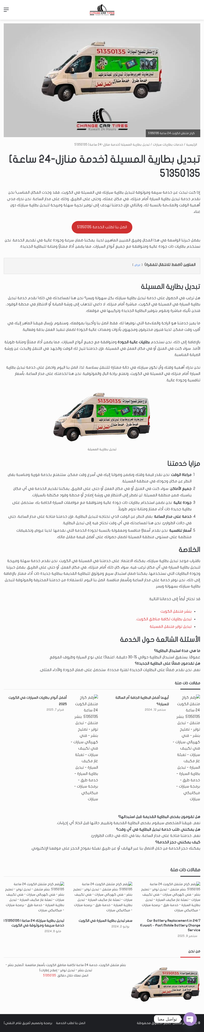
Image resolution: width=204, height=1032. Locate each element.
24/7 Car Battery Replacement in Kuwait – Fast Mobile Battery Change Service (170, 925)
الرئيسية (192, 144)
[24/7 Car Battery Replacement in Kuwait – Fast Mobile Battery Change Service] (170, 899)
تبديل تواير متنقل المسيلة (171, 627)
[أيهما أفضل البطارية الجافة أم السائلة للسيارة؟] (186, 748)
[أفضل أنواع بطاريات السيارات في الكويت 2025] (84, 748)
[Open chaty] (190, 1019)
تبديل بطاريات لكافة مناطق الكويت (164, 619)
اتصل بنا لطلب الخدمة (70, 1023)
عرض (137, 264)
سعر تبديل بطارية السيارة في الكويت (105, 920)
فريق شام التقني (17, 1023)
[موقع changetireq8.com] (102, 9)
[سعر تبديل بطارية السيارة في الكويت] (102, 899)
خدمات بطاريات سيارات (168, 144)
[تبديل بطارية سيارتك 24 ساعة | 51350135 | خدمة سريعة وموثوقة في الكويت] (34, 899)
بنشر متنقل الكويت (176, 611)
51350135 (49, 975)
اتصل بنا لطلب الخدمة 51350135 (102, 227)
